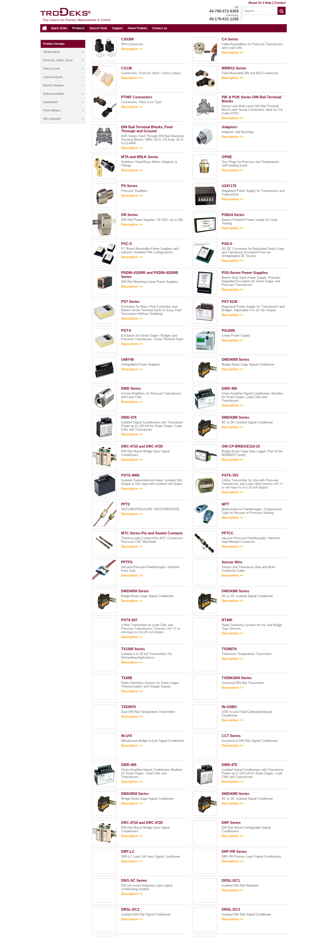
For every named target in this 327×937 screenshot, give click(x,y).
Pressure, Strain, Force (58, 60)
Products (78, 28)
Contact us (159, 28)
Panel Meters (51, 110)
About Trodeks (137, 28)
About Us (255, 2)
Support (117, 28)
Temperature (51, 52)
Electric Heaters (53, 85)
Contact (280, 2)
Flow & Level (51, 68)
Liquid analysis (53, 77)
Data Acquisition (53, 93)
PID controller (52, 119)
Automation (50, 102)
